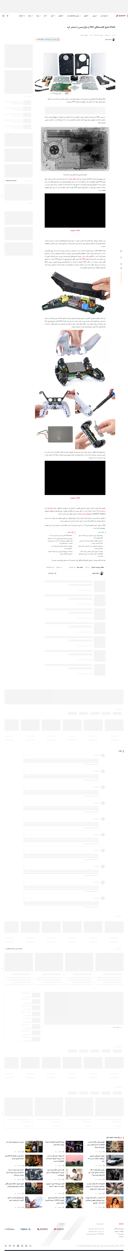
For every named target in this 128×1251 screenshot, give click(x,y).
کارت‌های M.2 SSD (85, 259)
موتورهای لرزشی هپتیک (85, 514)
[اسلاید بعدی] (2, 195)
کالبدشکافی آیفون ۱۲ (73, 179)
